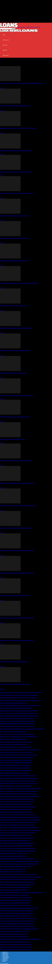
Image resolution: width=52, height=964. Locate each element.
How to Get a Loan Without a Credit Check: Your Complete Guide (17, 832)
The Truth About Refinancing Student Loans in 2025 (14, 703)
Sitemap (4, 961)
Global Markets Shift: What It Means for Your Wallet (14, 260)
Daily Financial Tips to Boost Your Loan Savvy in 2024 (14, 215)
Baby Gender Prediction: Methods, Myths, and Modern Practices (17, 723)
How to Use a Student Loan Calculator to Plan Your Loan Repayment (18, 918)
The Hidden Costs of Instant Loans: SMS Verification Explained (16, 640)
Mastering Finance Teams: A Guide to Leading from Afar (15, 350)
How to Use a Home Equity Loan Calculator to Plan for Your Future (18, 848)
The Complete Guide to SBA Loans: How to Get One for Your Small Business (20, 819)
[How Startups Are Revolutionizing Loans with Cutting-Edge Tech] (10, 480)
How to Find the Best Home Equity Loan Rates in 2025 (14, 895)
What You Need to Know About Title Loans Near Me (14, 853)
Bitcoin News (5, 954)
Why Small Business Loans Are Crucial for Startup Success (15, 840)
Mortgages (5, 50)
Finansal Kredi (5, 957)
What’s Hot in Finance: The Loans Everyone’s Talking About (16, 172)
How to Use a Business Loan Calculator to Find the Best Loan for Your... (19, 791)
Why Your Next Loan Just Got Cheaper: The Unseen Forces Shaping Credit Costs (21, 83)
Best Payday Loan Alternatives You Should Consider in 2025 (16, 944)
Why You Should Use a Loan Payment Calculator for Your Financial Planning (20, 939)
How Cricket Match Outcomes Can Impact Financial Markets (16, 328)
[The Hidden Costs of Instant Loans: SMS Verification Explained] (10, 637)
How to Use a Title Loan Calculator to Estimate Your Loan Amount (17, 814)
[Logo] (9, 31)
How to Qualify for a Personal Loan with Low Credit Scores (15, 905)
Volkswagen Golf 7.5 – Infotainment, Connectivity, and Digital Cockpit (18, 736)
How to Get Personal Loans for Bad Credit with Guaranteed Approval (18, 822)
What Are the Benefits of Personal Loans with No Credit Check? (16, 910)
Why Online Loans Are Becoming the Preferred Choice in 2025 (16, 812)
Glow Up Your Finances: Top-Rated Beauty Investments (14, 684)
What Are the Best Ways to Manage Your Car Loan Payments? (16, 752)
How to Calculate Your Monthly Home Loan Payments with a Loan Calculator (20, 877)
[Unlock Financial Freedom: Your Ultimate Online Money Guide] (10, 190)
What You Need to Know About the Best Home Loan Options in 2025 (18, 793)
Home (1, 59)
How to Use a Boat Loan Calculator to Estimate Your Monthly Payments (19, 713)
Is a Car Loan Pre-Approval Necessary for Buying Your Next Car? (17, 921)
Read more (2, 87)
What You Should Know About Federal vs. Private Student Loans (17, 726)
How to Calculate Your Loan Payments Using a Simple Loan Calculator (18, 778)
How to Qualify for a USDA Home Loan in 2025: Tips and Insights (17, 926)
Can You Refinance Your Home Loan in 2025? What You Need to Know (19, 755)
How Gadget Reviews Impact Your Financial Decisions (14, 661)
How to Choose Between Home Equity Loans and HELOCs (15, 768)
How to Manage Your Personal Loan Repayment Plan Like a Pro (17, 801)
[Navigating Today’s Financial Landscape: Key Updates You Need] (10, 615)
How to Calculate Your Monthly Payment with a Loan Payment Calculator (19, 749)
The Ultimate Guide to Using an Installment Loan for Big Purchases (17, 851)
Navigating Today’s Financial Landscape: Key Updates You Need (17, 618)
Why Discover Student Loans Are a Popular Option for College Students (19, 695)
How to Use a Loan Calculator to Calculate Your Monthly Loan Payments (19, 827)
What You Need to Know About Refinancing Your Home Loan (16, 762)
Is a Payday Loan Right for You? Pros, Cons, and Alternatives (16, 897)
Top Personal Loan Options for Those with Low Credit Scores (16, 947)
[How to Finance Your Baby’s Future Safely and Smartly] (10, 593)
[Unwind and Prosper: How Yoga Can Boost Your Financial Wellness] (10, 503)
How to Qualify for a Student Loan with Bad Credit (13, 744)
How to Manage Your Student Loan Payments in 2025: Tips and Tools (18, 697)
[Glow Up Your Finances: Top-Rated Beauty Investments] (10, 681)
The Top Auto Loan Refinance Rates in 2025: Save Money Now (16, 866)
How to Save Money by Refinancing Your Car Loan (13, 856)
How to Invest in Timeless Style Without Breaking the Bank (15, 528)
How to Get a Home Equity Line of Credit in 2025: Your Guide (16, 742)
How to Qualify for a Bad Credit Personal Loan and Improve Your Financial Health (22, 729)
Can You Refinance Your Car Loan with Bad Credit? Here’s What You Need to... (21, 692)
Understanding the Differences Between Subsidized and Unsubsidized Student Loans (22, 892)
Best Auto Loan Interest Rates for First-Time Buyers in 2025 (15, 770)
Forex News (5, 958)
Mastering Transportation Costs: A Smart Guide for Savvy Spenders (18, 128)
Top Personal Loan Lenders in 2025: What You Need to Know (16, 845)
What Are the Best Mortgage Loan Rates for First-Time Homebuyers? (18, 780)
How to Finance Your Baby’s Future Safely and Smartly (14, 595)
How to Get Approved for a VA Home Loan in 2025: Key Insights (17, 718)
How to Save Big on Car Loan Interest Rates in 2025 (13, 889)
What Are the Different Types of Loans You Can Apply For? (15, 949)
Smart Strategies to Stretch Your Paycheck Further (13, 373)
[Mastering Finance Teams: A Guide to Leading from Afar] (10, 348)
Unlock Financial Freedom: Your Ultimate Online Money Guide (16, 193)
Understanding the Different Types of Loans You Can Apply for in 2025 (18, 783)
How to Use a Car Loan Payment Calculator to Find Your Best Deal (17, 721)
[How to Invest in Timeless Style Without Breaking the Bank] (10, 525)
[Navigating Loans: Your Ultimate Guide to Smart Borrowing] (10, 148)
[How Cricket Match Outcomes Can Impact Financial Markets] (10, 325)
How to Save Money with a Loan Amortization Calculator (15, 887)
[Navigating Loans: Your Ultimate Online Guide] (10, 436)
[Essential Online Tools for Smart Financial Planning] (10, 235)
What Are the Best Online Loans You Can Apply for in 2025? (16, 747)
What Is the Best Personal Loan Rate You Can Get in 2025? (15, 835)
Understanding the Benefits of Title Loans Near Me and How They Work (19, 908)
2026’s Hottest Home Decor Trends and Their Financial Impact (16, 460)
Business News (6, 953)
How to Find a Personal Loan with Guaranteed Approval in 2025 (17, 882)
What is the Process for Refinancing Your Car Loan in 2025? (16, 809)
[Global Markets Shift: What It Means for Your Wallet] (10, 258)
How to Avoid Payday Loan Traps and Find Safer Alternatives (16, 708)
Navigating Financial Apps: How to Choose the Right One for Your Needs (19, 283)
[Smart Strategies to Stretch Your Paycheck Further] (10, 370)
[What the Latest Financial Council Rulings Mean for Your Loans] (10, 570)
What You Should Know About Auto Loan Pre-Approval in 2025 (17, 884)
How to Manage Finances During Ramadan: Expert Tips (15, 105)
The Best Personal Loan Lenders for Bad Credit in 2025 (14, 773)
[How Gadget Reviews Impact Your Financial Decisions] (10, 659)
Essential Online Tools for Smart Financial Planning (13, 238)
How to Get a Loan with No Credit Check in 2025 (13, 869)
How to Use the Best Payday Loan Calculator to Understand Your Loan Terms (20, 788)
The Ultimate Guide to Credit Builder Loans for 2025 (14, 934)
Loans (4, 34)
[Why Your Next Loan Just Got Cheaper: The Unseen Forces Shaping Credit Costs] (10, 80)
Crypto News (5, 955)
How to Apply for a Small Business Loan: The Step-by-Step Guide (17, 825)
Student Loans (6, 55)
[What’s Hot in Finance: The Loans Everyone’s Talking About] (10, 169)
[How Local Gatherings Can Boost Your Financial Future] (10, 414)
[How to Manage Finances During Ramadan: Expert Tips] (10, 103)
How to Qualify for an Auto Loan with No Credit (13, 871)
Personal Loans (6, 39)
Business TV (5, 952)
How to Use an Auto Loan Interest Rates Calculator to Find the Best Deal (19, 716)
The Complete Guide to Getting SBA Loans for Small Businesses (16, 923)
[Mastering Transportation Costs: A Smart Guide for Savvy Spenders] (10, 125)
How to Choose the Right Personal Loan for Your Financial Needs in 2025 (19, 864)
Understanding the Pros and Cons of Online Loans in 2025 (15, 941)
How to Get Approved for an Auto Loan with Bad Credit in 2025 (17, 799)
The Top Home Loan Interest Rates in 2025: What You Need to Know (18, 806)
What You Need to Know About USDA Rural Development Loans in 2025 (19, 928)
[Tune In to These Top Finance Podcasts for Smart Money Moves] (10, 393)
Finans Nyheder (6, 956)
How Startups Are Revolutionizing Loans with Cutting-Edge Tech (17, 483)
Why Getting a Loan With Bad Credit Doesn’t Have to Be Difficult (17, 843)
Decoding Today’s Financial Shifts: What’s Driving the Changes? (17, 550)
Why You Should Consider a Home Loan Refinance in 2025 (15, 916)
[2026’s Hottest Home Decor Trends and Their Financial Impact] (10, 458)
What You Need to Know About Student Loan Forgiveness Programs (18, 775)
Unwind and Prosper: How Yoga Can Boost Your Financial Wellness (18, 505)
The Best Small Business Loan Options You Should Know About (16, 757)
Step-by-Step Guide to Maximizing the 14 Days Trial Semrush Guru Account (20, 705)
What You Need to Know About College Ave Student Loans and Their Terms (20, 700)
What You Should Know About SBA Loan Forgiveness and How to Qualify (19, 796)
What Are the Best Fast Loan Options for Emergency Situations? (17, 913)
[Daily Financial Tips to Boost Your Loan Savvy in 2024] (10, 213)
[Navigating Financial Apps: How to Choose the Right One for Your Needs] (10, 280)
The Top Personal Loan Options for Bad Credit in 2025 (14, 936)
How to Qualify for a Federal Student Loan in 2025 (13, 739)
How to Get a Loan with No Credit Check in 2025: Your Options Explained (19, 861)
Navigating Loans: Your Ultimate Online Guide (12, 439)
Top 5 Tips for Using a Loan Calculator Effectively (13, 731)
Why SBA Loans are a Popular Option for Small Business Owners (17, 838)
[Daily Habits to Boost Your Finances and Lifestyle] (10, 303)
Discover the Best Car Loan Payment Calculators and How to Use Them (18, 710)
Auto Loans (5, 44)
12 (3, 690)
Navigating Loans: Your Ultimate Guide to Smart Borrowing (16, 150)
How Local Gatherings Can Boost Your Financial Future (14, 416)
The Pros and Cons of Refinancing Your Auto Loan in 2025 (15, 765)
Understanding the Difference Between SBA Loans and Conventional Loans (19, 817)
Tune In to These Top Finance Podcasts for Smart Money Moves (16, 395)
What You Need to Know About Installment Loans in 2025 (15, 900)
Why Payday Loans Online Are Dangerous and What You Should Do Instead (20, 830)
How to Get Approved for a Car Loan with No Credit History (16, 786)
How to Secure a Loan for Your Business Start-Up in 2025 (15, 931)
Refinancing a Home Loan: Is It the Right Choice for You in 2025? (17, 879)
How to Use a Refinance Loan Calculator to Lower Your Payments (17, 734)
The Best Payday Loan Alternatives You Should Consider (15, 902)
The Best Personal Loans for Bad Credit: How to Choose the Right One (18, 874)
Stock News (5, 960)
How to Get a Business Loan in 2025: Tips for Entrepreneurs (16, 804)
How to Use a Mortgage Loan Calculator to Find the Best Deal (16, 760)
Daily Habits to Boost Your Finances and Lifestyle (13, 305)
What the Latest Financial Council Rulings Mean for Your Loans (17, 573)
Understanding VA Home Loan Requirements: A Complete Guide (17, 858)
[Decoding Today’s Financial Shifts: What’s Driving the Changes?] (10, 548)
